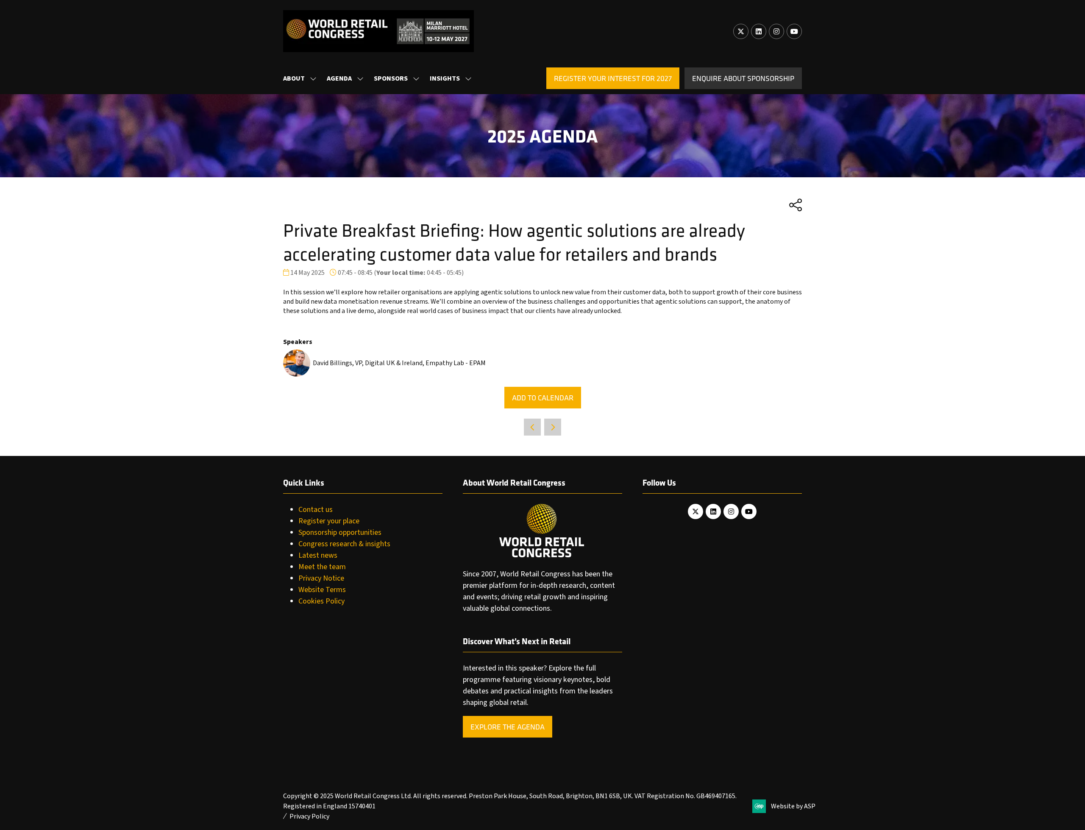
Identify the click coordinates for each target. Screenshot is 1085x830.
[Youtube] (794, 31)
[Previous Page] (532, 427)
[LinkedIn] (758, 31)
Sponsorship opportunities (339, 532)
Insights (445, 78)
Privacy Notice (321, 578)
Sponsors (391, 78)
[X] (740, 31)
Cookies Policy (321, 601)
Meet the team (322, 567)
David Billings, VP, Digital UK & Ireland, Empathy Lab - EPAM (399, 363)
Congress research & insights (344, 544)
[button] (612, 78)
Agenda (339, 78)
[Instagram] (776, 31)
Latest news (317, 555)
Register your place (328, 521)
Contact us (315, 509)
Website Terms (322, 589)
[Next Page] (552, 427)
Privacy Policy (309, 816)
